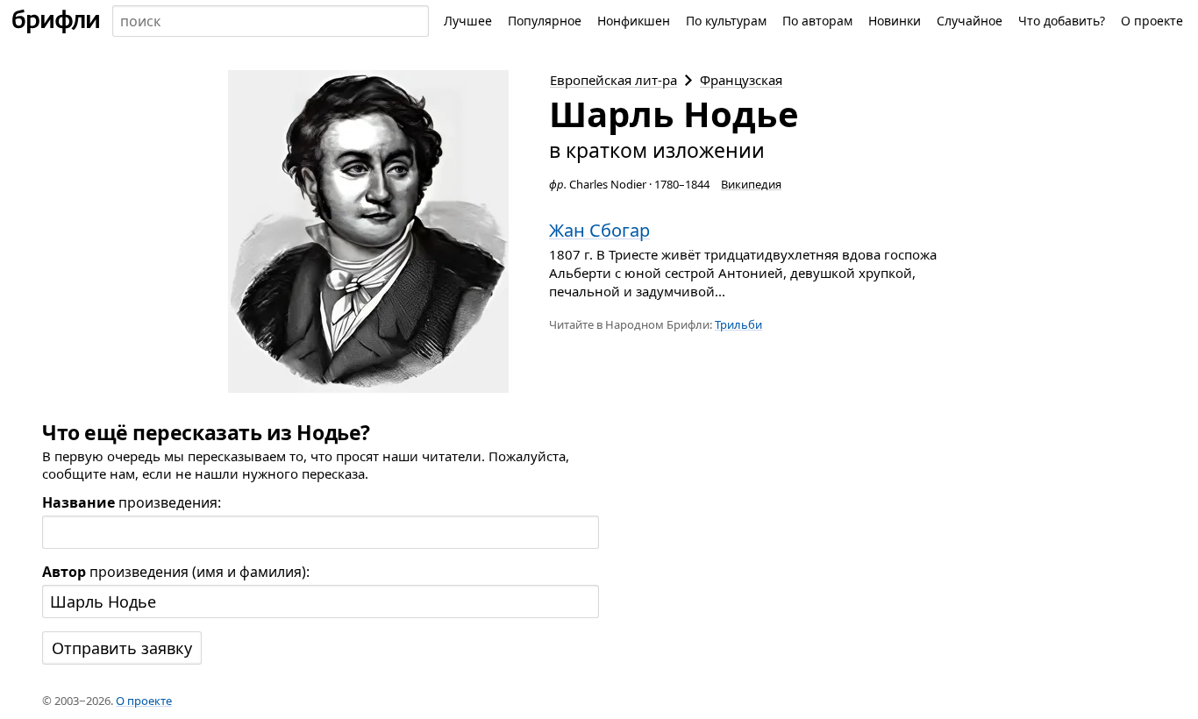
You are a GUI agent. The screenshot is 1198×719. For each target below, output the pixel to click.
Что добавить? (1061, 20)
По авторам (817, 20)
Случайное (969, 20)
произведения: (131, 502)
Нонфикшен (633, 20)
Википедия (751, 184)
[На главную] (56, 21)
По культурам (726, 20)
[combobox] (270, 21)
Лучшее (468, 20)
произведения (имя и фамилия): (176, 571)
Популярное (544, 20)
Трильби (738, 324)
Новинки (894, 20)
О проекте (1152, 20)
